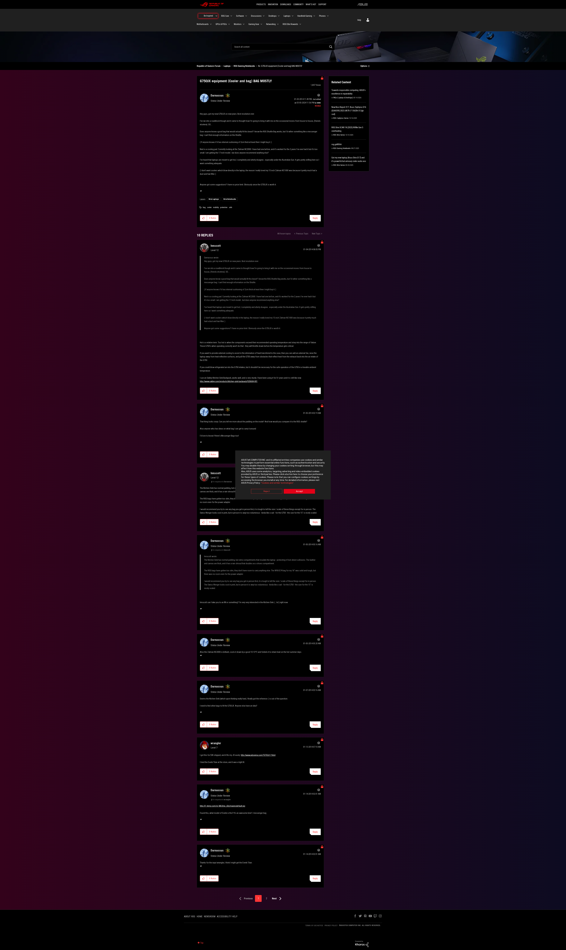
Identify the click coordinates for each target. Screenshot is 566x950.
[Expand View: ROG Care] (231, 16)
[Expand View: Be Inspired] (216, 16)
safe (230, 207)
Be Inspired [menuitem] (208, 16)
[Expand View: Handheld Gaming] (314, 16)
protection (223, 207)
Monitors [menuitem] (237, 24)
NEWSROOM (209, 916)
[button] (203, 218)
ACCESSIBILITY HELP (227, 916)
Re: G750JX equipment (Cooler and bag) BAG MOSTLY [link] (280, 66)
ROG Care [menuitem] (225, 16)
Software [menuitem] (240, 16)
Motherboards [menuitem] (203, 24)
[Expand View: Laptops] (292, 16)
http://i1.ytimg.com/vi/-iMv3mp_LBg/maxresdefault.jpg (222, 806)
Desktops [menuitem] (273, 16)
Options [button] (363, 66)
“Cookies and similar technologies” (277, 483)
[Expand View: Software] (246, 16)
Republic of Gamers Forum (209, 66)
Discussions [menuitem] (256, 16)
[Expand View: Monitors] (243, 24)
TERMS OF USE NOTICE (314, 925)
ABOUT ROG (189, 916)
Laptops (227, 66)
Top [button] (201, 943)
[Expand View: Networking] (277, 24)
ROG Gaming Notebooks (244, 66)
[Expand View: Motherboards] (210, 24)
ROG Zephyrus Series (341, 118)
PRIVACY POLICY (331, 925)
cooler (209, 207)
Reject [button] (267, 491)
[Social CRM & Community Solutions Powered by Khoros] (361, 943)
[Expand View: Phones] (327, 16)
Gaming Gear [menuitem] (254, 24)
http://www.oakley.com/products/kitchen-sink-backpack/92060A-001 (229, 381)
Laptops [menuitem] (287, 16)
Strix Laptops (214, 199)
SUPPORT (322, 4)
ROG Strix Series (339, 135)
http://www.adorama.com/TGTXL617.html (258, 755)
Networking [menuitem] (271, 24)
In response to (222, 482)
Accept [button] (299, 491)
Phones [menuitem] (322, 16)
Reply (315, 218)
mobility (216, 207)
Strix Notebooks (229, 199)
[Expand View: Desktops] (278, 16)
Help (359, 20)
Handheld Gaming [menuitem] (304, 16)
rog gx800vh (336, 144)
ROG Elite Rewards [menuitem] (290, 24)
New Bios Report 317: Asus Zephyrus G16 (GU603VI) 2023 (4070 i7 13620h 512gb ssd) (348, 110)
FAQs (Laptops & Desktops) (343, 98)
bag (204, 207)
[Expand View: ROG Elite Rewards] (300, 24)
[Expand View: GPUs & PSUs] (229, 24)
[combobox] (283, 46)
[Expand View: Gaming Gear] (261, 24)
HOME (199, 916)
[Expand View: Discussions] (263, 16)
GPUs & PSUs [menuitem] (221, 24)
